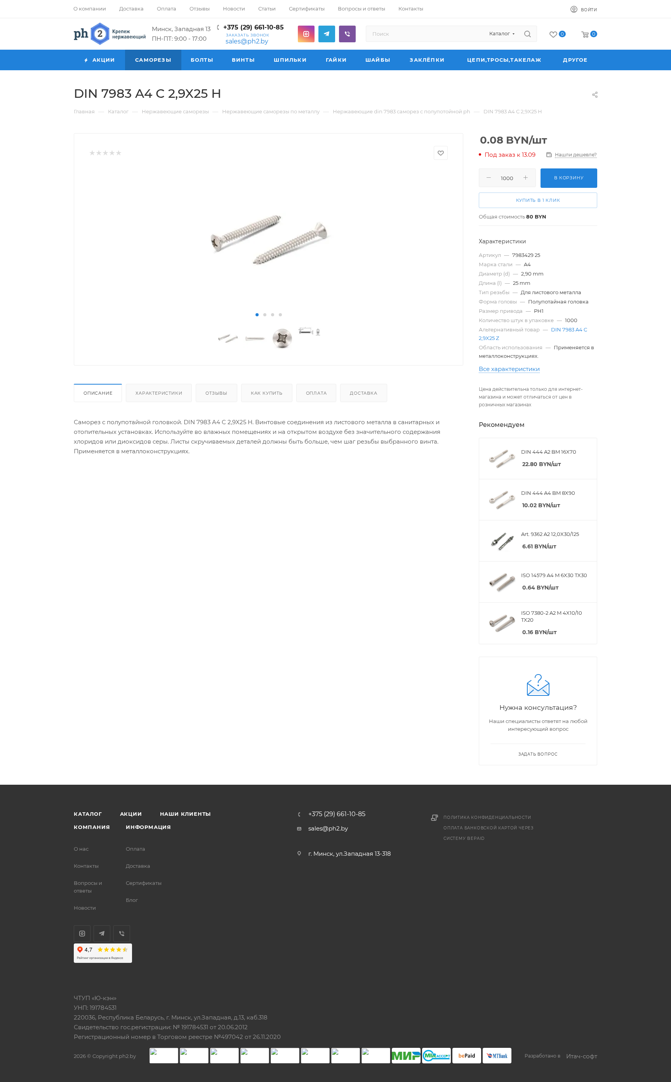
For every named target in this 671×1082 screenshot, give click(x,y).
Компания (92, 827)
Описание (97, 393)
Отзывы (216, 393)
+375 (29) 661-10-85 (253, 27)
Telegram (326, 34)
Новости (85, 908)
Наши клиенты (185, 814)
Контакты (86, 866)
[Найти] (527, 34)
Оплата (316, 393)
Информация (148, 827)
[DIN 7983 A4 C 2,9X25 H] (268, 239)
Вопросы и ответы (88, 887)
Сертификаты (144, 883)
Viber (347, 34)
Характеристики (159, 393)
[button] (257, 314)
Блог (132, 900)
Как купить (267, 393)
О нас (81, 849)
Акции (131, 814)
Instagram (306, 34)
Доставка (363, 393)
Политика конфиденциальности (487, 817)
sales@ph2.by (247, 41)
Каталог (88, 814)
